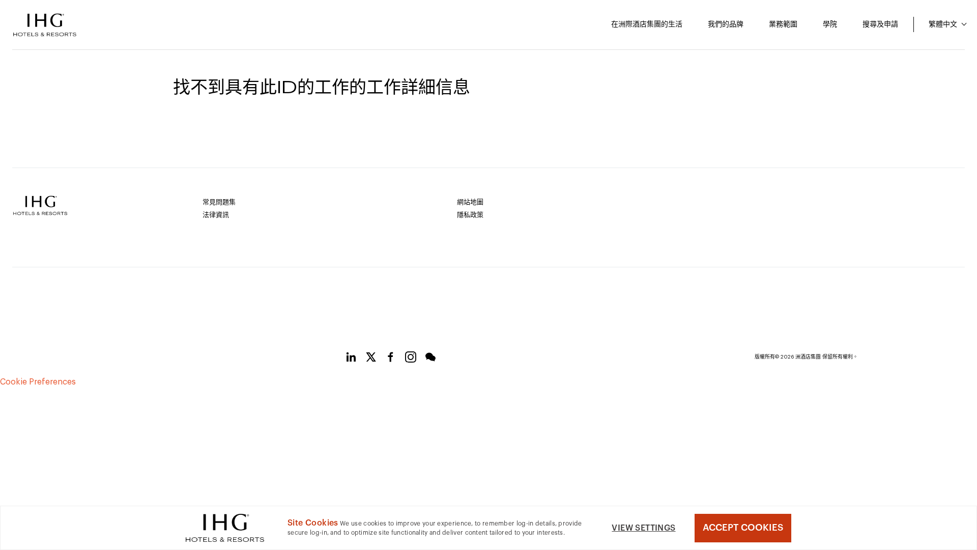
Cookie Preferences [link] (38, 382)
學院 (830, 24)
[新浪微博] (411, 359)
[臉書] (391, 359)
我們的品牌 (725, 24)
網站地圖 (470, 202)
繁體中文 (944, 24)
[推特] (371, 359)
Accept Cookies (743, 527)
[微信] (430, 359)
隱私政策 (470, 214)
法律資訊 (216, 214)
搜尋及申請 (880, 24)
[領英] (351, 359)
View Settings (643, 528)
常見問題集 (219, 202)
